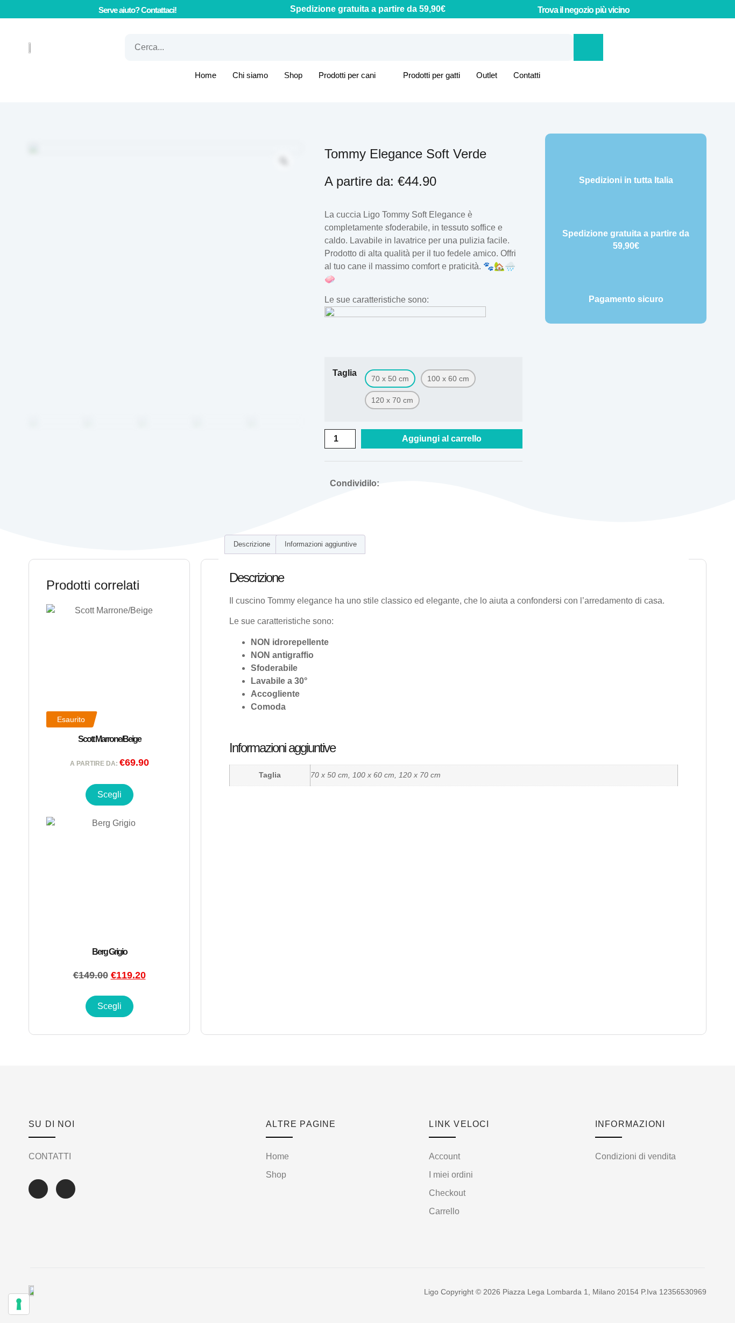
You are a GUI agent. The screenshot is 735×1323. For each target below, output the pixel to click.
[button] (393, 483)
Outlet (486, 75)
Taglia (345, 373)
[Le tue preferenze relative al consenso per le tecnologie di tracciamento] (19, 1304)
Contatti (526, 75)
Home (205, 75)
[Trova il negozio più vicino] (527, 9)
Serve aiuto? (137, 10)
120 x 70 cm (420, 775)
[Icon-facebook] (38, 1189)
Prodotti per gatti (431, 75)
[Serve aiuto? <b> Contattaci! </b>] (87, 9)
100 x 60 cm (373, 775)
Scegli (109, 794)
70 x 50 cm (329, 775)
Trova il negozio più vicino (584, 10)
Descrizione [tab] (252, 544)
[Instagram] (65, 1189)
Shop (293, 75)
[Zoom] (283, 161)
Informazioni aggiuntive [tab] (321, 544)
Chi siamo (250, 75)
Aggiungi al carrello (442, 438)
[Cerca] (588, 47)
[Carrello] (636, 47)
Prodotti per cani (347, 75)
